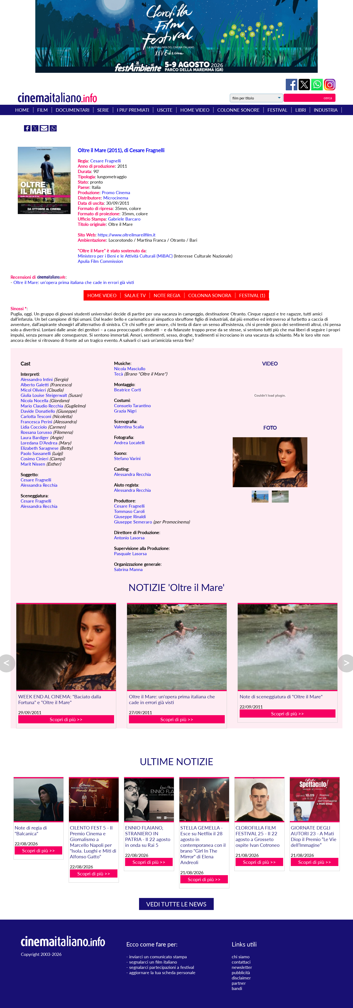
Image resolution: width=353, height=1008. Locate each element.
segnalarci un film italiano (153, 962)
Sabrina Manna (128, 569)
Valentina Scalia (129, 426)
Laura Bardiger (35, 437)
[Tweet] (304, 88)
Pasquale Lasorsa (130, 553)
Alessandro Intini (37, 379)
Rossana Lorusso (36, 432)
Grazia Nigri (125, 410)
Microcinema (115, 197)
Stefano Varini (127, 458)
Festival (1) (252, 295)
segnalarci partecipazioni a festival (161, 967)
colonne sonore (238, 110)
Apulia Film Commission (100, 261)
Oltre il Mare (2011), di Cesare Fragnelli (121, 150)
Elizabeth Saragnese (40, 448)
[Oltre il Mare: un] (177, 647)
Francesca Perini (36, 421)
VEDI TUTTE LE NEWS (176, 904)
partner (239, 983)
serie (103, 110)
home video (194, 110)
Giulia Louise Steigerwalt (44, 395)
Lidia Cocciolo (34, 427)
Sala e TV (135, 295)
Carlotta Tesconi (36, 416)
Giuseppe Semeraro (133, 521)
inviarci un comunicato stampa (158, 956)
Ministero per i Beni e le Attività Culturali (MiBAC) (125, 255)
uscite (164, 110)
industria (326, 110)
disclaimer (241, 977)
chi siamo (241, 956)
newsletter (242, 967)
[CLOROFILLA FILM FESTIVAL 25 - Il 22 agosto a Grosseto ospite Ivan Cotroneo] (259, 799)
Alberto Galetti (35, 384)
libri (300, 110)
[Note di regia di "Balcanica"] (38, 799)
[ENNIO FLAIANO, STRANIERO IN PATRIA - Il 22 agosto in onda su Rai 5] (149, 799)
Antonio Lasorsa (129, 537)
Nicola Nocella (34, 400)
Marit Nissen (33, 464)
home (22, 110)
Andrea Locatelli (129, 442)
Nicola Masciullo (129, 368)
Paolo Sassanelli (36, 453)
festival (277, 110)
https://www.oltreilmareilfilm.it (126, 234)
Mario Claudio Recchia (42, 405)
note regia (167, 295)
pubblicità (241, 972)
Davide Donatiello (38, 411)
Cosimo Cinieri (34, 458)
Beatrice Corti (127, 389)
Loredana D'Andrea (39, 442)
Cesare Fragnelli (105, 160)
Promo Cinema (116, 192)
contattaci (241, 962)
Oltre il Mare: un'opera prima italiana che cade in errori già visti (73, 282)
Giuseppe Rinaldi (130, 516)
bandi (237, 988)
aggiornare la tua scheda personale (162, 972)
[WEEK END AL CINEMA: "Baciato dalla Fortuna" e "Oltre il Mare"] (66, 647)
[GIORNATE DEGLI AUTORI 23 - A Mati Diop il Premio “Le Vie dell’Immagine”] (315, 799)
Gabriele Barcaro (124, 218)
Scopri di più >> (66, 719)
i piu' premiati (133, 110)
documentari (72, 110)
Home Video (101, 295)
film (42, 110)
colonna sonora (209, 295)
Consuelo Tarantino (132, 405)
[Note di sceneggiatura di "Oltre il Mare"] (287, 647)
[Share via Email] (45, 129)
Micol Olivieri (33, 390)
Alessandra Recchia (39, 485)
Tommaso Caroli (129, 511)
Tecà (118, 373)
